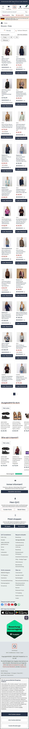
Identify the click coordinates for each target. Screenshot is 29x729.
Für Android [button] (21, 526)
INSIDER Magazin (5, 572)
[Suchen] (26, 11)
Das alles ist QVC (19, 575)
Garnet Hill (19, 673)
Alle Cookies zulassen (14, 714)
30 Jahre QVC (20, 15)
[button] (3, 7)
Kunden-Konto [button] (7, 509)
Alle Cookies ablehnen (14, 720)
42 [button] (11, 37)
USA (7, 652)
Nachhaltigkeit (19, 578)
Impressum (23, 666)
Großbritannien (12, 652)
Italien (18, 652)
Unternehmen (18, 572)
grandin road (3, 675)
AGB (4, 665)
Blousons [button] (5, 40)
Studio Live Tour (19, 595)
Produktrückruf (4, 555)
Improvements (10, 675)
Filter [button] (8, 30)
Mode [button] (4, 37)
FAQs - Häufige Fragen (21, 559)
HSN (2, 673)
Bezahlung (18, 549)
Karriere (17, 587)
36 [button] (17, 37)
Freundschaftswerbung (6, 580)
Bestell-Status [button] (21, 509)
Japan (22, 652)
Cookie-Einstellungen (15, 726)
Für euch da (4, 585)
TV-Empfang (18, 593)
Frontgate (14, 673)
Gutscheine (4, 578)
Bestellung (18, 537)
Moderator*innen (19, 590)
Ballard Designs (7, 673)
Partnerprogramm (5, 583)
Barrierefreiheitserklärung (21, 580)
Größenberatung (19, 542)
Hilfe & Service (19, 562)
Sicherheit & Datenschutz (21, 556)
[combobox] (13, 11)
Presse (2, 549)
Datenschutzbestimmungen (16, 665)
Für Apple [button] (7, 526)
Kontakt (3, 540)
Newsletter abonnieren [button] (14, 491)
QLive (2, 547)
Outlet (17, 598)
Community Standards (9, 666)
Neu (13, 15)
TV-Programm (4, 575)
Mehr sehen (6, 408)
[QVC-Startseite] (1, 23)
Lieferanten (4, 552)
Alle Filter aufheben (22, 34)
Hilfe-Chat (3, 537)
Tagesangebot (6, 15)
